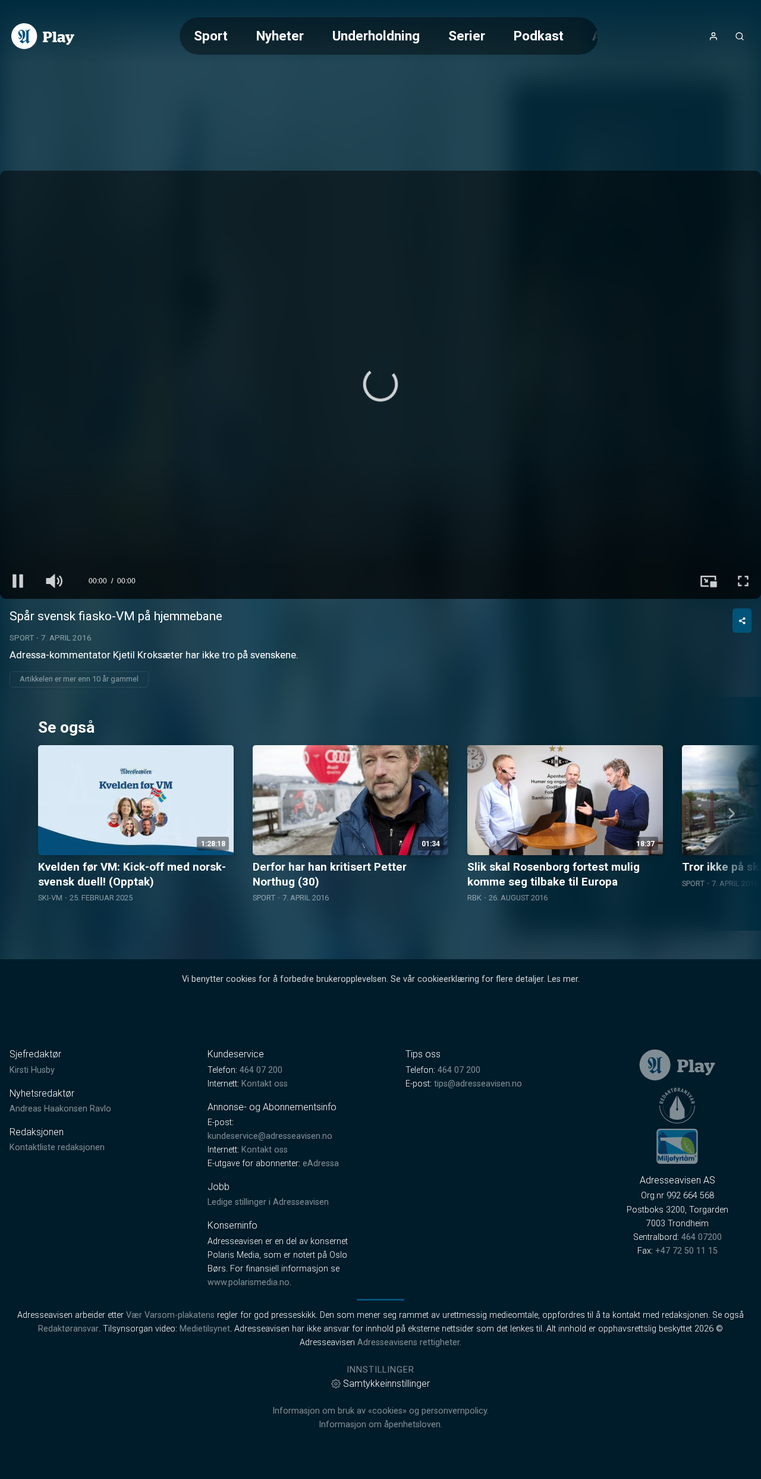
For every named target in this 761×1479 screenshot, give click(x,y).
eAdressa (321, 1163)
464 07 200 (261, 1070)
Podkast (539, 35)
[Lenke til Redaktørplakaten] (677, 1105)
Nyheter (280, 35)
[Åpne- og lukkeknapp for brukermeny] (713, 36)
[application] (380, 385)
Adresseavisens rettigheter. (409, 1342)
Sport (211, 35)
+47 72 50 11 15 (686, 1251)
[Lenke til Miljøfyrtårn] (677, 1146)
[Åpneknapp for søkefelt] (739, 36)
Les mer (563, 979)
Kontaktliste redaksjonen (57, 1147)
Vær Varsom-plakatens (170, 1315)
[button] (380, 384)
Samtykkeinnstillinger (386, 1383)
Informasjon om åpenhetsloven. (380, 1425)
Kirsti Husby (32, 1070)
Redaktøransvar (68, 1329)
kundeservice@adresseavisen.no (269, 1136)
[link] (43, 36)
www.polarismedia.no (248, 1282)
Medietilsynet (205, 1329)
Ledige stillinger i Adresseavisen (268, 1202)
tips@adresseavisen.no (478, 1084)
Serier (466, 35)
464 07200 (701, 1237)
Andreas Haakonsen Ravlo (60, 1109)
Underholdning (376, 35)
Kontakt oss (264, 1084)
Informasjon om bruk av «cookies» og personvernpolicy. (380, 1411)
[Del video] (741, 620)
